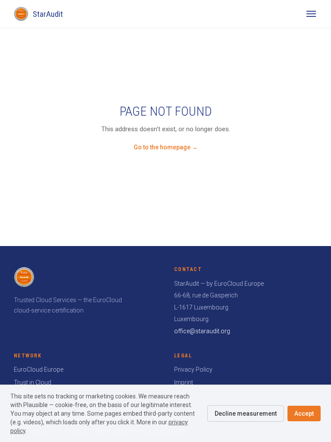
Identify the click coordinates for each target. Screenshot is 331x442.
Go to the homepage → (166, 147)
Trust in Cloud (32, 382)
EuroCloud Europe (38, 369)
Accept (304, 413)
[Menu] (311, 13)
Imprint (183, 382)
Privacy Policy (193, 369)
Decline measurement (246, 413)
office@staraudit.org (202, 331)
